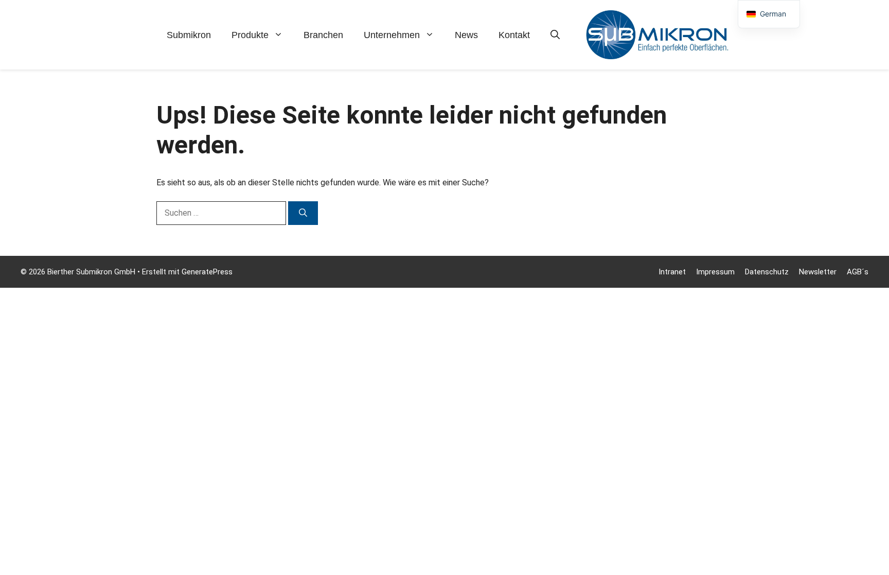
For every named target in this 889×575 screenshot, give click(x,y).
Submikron (189, 35)
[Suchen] (303, 213)
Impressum (715, 271)
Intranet (672, 271)
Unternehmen (392, 35)
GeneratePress (207, 271)
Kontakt (514, 35)
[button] (555, 35)
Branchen (323, 35)
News (466, 35)
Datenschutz (767, 271)
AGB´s (857, 271)
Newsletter (818, 271)
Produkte (250, 35)
